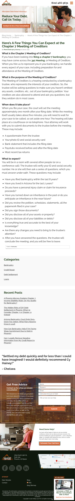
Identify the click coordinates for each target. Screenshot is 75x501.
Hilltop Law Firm (6, 3)
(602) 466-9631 (59, 2)
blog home (6, 35)
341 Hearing (38, 60)
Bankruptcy (19, 35)
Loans (6, 279)
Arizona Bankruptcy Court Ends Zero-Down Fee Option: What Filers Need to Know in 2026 (20, 321)
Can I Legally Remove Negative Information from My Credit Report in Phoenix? (19, 340)
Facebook (5, 468)
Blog (28, 480)
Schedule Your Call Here (49, 443)
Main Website (6, 480)
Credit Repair (9, 270)
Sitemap (5, 477)
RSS (30, 483)
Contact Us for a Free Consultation (16, 26)
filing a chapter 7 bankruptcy (49, 56)
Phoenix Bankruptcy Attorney (12, 49)
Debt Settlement (11, 275)
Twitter (19, 468)
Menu (71, 3)
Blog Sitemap (31, 485)
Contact (4, 483)
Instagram (12, 468)
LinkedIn (26, 468)
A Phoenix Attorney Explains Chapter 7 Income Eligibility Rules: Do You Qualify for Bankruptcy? (20, 300)
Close (52, 499)
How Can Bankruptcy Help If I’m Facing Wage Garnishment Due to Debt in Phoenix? (20, 331)
